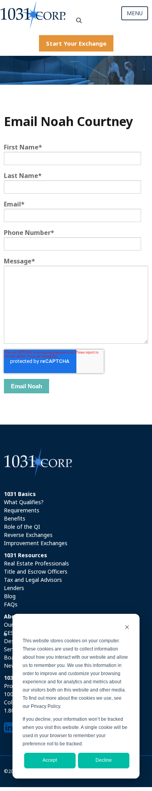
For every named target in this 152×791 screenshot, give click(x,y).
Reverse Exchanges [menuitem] (28, 535)
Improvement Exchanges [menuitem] (35, 543)
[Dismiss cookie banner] (127, 628)
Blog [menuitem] (10, 596)
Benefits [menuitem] (14, 518)
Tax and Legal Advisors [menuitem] (33, 579)
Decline (103, 760)
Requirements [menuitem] (21, 510)
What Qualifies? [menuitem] (24, 502)
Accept (49, 760)
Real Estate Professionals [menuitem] (36, 563)
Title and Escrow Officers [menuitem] (35, 571)
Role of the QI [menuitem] (22, 526)
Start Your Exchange (76, 43)
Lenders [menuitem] (14, 588)
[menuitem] (76, 494)
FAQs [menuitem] (11, 604)
